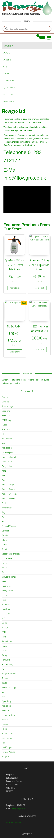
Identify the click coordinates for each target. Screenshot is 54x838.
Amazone (5, 480)
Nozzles (6, 73)
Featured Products (8, 751)
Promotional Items (8, 715)
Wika (3, 696)
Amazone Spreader (9, 489)
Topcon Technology (9, 687)
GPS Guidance (7, 461)
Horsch (4, 595)
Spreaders (7, 59)
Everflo (4, 567)
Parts (5, 66)
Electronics (6, 710)
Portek (4, 650)
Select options (15, 351)
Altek (3, 475)
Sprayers (6, 52)
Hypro (4, 599)
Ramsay (4, 655)
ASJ (3, 516)
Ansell (4, 503)
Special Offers (8, 101)
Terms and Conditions (13, 822)
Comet (4, 549)
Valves (4, 443)
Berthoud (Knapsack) (9, 526)
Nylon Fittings (6, 701)
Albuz (4, 470)
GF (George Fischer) (9, 576)
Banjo (4, 521)
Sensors (5, 719)
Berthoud (5, 530)
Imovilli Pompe (7, 609)
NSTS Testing (8, 94)
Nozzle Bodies (7, 447)
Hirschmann (6, 604)
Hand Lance (6, 415)
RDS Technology (8, 664)
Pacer (4, 636)
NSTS (4, 632)
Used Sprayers (8, 80)
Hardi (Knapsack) (7, 590)
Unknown (5, 724)
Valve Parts (5, 401)
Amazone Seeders (8, 498)
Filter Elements (7, 438)
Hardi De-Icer (6, 586)
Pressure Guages (7, 406)
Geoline (5, 572)
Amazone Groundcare (9, 493)
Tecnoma (5, 678)
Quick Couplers (7, 452)
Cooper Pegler (7, 558)
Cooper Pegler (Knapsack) (11, 553)
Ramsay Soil (6, 659)
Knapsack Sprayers (8, 733)
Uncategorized (7, 738)
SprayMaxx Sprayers (9, 673)
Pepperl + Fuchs (7, 641)
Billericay (5, 539)
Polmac (4, 645)
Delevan (5, 563)
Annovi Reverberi (8, 507)
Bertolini (5, 535)
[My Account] (33, 37)
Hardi (4, 581)
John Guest (6, 613)
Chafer (4, 544)
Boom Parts (6, 410)
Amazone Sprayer (8, 484)
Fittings (4, 728)
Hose (4, 742)
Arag (3, 512)
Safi (3, 668)
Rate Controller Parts (9, 457)
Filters (4, 433)
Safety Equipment (8, 466)
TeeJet (4, 682)
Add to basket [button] (14, 288)
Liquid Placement (9, 87)
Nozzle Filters (6, 705)
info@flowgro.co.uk (18, 808)
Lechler (4, 622)
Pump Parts (6, 429)
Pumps (4, 424)
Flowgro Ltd (8, 45)
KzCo (4, 618)
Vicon (4, 692)
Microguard (6, 627)
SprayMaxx (5, 756)
